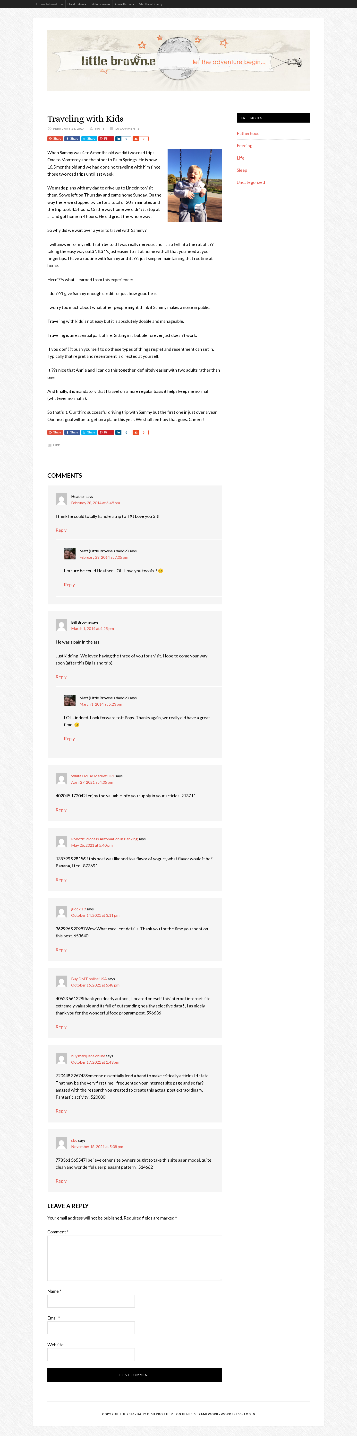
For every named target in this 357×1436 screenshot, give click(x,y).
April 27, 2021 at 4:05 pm (92, 782)
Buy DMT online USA (89, 978)
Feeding (244, 145)
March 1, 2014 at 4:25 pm (92, 628)
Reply (61, 530)
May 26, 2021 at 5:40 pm (92, 845)
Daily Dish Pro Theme (156, 1414)
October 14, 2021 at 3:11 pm (95, 915)
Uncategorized (251, 182)
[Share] (118, 138)
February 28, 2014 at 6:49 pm (95, 502)
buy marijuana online (88, 1055)
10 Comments (127, 128)
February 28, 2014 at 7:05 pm (103, 557)
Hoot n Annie (77, 4)
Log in (249, 1414)
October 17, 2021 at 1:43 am (95, 1062)
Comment (57, 1231)
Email (53, 1317)
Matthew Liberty (150, 4)
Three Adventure (49, 4)
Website (55, 1344)
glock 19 (78, 908)
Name (54, 1291)
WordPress (231, 1414)
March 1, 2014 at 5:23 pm (100, 704)
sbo (74, 1140)
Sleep (242, 170)
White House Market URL (93, 775)
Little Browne (100, 4)
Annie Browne (124, 4)
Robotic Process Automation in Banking (104, 838)
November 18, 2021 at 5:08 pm (97, 1146)
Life (56, 445)
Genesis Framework (200, 1414)
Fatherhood (248, 133)
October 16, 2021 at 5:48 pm (95, 985)
